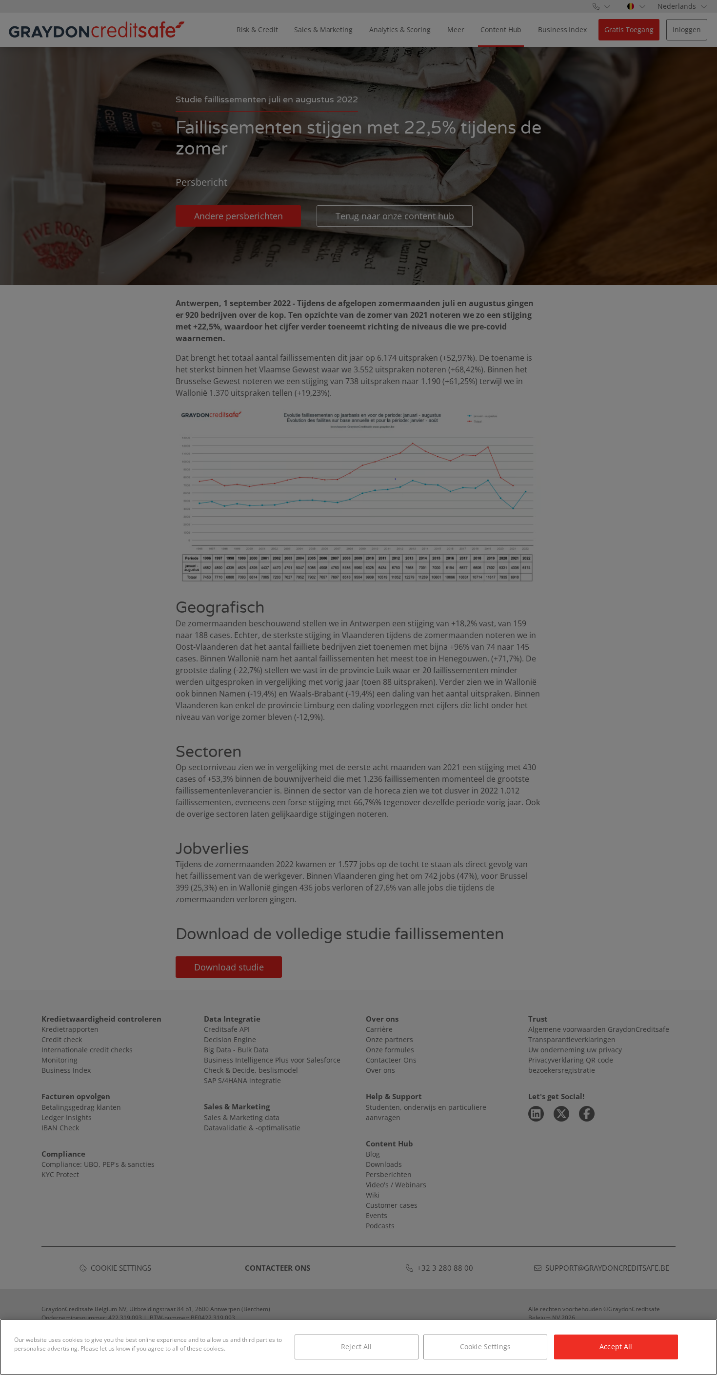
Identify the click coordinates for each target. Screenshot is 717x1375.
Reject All (356, 1346)
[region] (358, 1347)
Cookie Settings (485, 1346)
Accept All (615, 1346)
